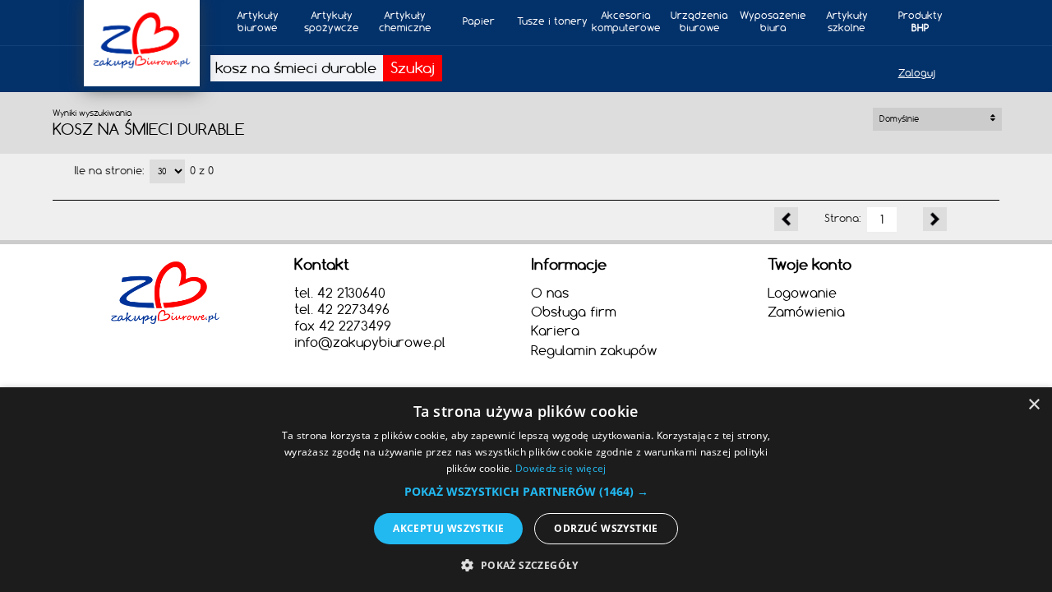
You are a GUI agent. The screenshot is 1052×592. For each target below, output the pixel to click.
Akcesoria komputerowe (626, 21)
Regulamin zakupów (594, 350)
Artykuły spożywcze (331, 21)
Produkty (920, 21)
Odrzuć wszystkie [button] (606, 528)
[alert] (526, 489)
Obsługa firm (573, 311)
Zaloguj (916, 73)
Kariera (555, 330)
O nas (550, 292)
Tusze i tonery (552, 21)
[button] (526, 491)
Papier (479, 21)
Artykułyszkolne (847, 21)
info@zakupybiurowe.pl (369, 342)
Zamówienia (806, 311)
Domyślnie (900, 118)
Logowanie (802, 292)
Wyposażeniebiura (773, 21)
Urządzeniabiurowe (699, 21)
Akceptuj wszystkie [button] (448, 528)
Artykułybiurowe (258, 21)
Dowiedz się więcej (560, 468)
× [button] (1033, 405)
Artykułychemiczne (405, 21)
